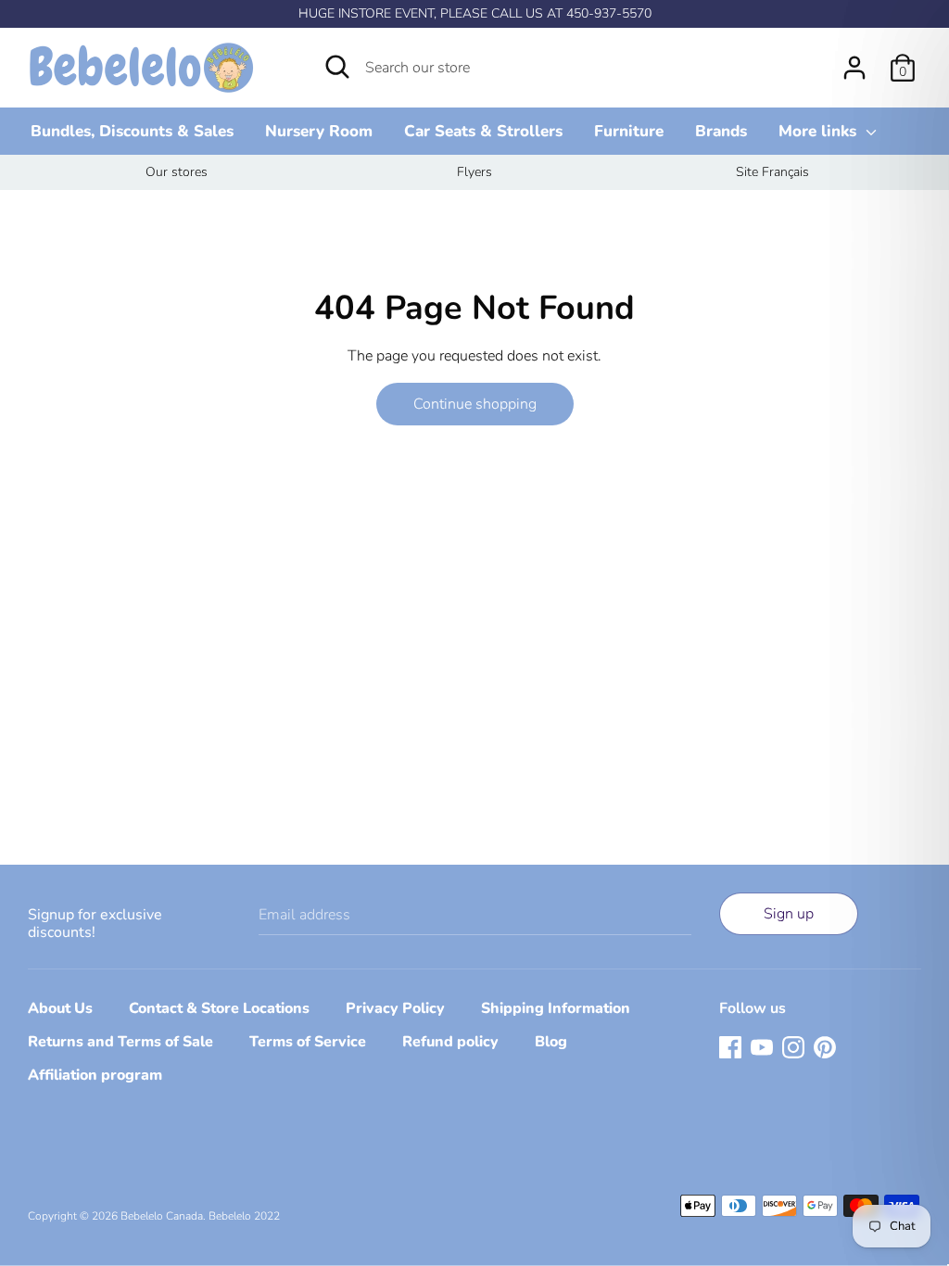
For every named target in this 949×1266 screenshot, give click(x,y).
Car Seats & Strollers (483, 131)
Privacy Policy (395, 1008)
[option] (176, 172)
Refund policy (450, 1042)
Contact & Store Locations (219, 1008)
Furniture (629, 131)
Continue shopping (475, 404)
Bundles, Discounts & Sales (132, 131)
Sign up (789, 914)
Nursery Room (319, 131)
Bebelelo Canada (161, 1216)
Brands (721, 131)
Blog (551, 1042)
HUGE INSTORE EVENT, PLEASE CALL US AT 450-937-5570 (475, 13)
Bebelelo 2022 (244, 1216)
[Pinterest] (825, 1046)
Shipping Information (555, 1008)
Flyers (474, 172)
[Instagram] (793, 1046)
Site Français (772, 172)
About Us (60, 1008)
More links (819, 131)
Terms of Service (307, 1042)
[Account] (854, 60)
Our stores (177, 172)
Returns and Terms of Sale (120, 1042)
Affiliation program (95, 1075)
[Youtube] (762, 1046)
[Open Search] (337, 66)
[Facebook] (730, 1046)
